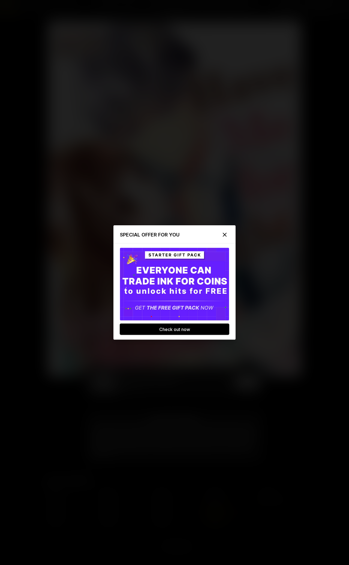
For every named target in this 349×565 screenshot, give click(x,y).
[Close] (224, 234)
